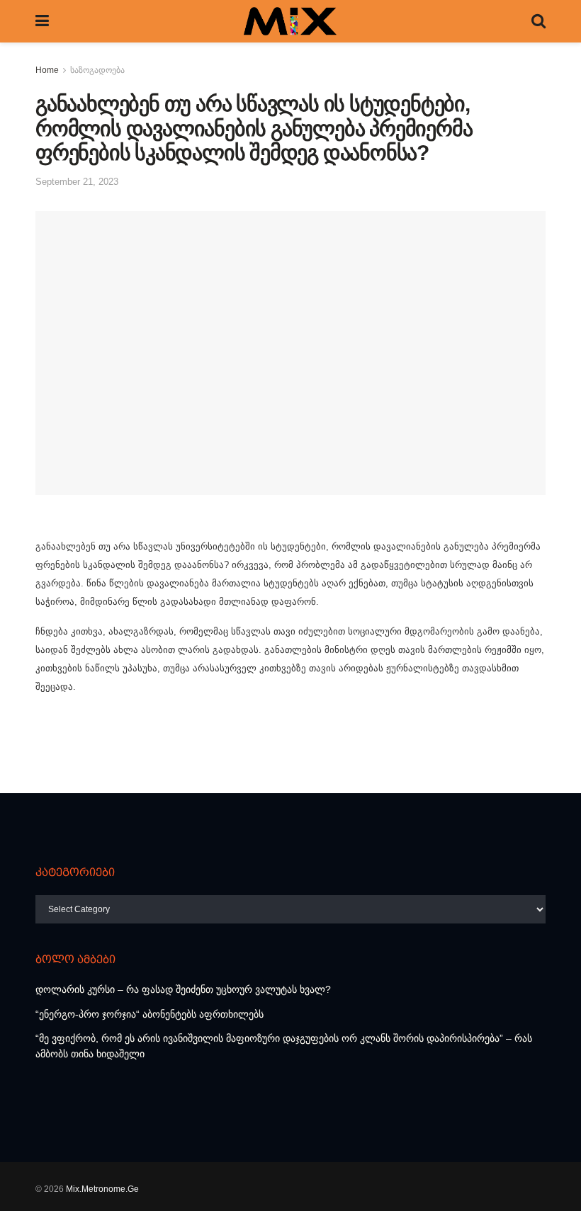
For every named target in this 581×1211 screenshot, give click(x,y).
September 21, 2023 (76, 181)
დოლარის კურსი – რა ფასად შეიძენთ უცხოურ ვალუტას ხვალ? (183, 989)
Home (47, 70)
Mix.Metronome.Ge (102, 1189)
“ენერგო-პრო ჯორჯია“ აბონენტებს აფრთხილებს (149, 1014)
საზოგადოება (97, 70)
